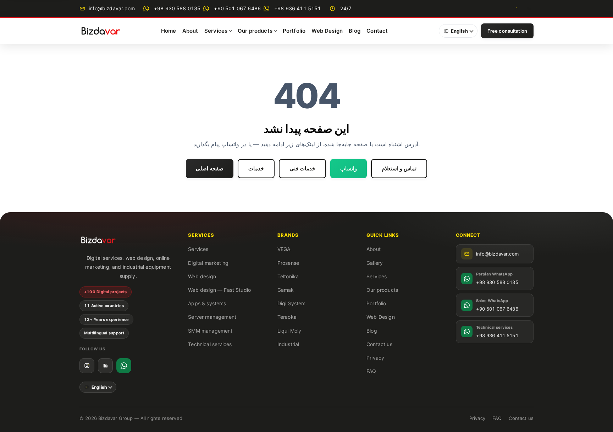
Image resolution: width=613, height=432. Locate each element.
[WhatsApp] (123, 365)
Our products (382, 290)
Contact (377, 30)
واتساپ (348, 168)
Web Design (327, 30)
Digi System (291, 303)
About (190, 30)
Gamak (285, 290)
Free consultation (507, 31)
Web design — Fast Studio (219, 290)
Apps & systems (207, 303)
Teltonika (288, 276)
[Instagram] (515, 8)
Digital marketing (208, 263)
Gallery (374, 263)
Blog (354, 30)
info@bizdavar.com (111, 8)
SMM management (210, 331)
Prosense (288, 263)
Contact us (379, 344)
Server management (212, 317)
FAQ (371, 371)
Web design (202, 276)
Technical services (210, 344)
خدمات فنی (302, 168)
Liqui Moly (289, 331)
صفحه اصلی (209, 168)
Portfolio (294, 30)
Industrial (288, 344)
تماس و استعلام (399, 168)
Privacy (375, 358)
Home (168, 30)
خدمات (256, 168)
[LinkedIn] (529, 8)
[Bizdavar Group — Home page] (100, 31)
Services (198, 249)
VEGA (284, 249)
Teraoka (287, 317)
